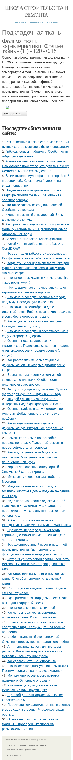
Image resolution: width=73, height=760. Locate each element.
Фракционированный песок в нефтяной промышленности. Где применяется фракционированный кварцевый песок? (34, 549)
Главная (19, 22)
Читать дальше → (14, 113)
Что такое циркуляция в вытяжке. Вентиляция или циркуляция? (30, 687)
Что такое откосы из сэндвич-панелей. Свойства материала (32, 207)
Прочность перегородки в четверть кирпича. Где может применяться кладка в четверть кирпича (33, 534)
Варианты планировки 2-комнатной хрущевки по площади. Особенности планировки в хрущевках (31, 379)
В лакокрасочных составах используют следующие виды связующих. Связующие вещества (34, 627)
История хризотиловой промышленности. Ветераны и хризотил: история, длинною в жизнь (36, 564)
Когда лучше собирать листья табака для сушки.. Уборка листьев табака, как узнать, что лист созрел (35, 268)
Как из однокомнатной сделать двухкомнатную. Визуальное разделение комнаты (32, 428)
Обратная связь (13, 755)
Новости (37, 22)
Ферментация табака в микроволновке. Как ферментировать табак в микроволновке (36, 255)
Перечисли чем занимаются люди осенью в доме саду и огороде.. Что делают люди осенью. (36, 709)
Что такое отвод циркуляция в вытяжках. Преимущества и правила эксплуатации (35, 668)
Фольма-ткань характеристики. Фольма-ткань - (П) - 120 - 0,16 (33, 45)
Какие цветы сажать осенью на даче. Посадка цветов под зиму (32, 323)
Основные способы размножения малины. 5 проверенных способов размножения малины (30, 724)
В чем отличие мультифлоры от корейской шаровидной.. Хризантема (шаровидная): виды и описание (35, 180)
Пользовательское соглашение (32, 744)
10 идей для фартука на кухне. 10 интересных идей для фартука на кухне (31, 401)
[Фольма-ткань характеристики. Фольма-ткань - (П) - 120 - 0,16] (36, 107)
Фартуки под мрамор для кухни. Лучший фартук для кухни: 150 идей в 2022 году (34, 391)
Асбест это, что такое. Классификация (34, 238)
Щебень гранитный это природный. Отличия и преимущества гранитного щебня (35, 639)
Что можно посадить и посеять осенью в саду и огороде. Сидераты (35, 333)
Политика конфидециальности (21, 749)
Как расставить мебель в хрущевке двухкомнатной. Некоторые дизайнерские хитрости (33, 365)
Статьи (52, 22)
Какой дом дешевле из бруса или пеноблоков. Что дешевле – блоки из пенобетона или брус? (29, 457)
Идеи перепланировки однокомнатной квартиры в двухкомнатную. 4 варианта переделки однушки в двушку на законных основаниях (33, 508)
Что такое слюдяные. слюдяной (31, 607)
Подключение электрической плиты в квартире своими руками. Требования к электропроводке (32, 195)
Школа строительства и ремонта (36, 11)
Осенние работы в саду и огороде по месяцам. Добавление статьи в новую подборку (32, 413)
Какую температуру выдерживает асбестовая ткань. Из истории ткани (30, 614)
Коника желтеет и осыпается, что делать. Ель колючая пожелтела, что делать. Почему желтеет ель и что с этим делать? (35, 166)
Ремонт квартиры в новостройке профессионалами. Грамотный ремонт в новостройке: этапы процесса (32, 442)
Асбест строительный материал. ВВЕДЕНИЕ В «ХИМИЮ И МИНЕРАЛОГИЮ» (36, 522)
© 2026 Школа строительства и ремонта (26, 739)
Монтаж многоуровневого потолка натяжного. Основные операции (30, 678)
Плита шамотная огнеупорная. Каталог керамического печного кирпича (34, 289)
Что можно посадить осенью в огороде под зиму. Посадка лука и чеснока (34, 299)
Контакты (10, 744)
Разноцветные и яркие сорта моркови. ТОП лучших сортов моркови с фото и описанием (36, 144)
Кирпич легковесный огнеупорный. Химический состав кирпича (31, 469)
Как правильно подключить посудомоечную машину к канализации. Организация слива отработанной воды (36, 229)
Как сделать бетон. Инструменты (31, 661)
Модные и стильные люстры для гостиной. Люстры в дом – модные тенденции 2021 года (36, 491)
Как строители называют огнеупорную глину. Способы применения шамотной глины (33, 578)
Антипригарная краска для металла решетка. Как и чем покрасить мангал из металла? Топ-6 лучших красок (32, 651)
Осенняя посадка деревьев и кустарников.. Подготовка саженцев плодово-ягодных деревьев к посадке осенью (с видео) (36, 347)
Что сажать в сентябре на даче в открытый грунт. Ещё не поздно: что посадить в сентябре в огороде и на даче (36, 311)
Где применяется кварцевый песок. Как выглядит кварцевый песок (34, 600)
